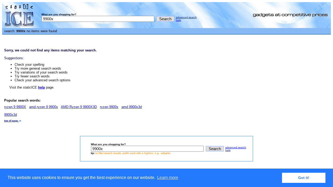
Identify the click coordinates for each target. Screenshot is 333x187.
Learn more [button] (167, 177)
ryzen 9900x (109, 107)
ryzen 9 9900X (15, 107)
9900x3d (10, 115)
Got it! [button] (303, 178)
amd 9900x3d (131, 107)
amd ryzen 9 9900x (43, 107)
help (178, 20)
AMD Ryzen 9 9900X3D (79, 107)
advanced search (186, 17)
